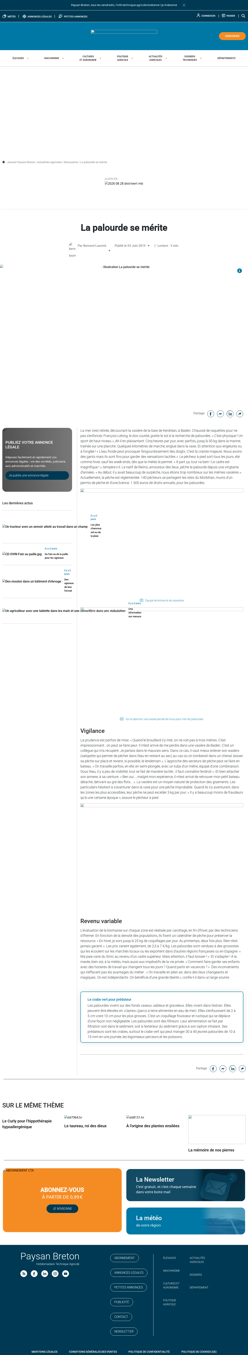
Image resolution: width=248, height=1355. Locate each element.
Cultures (88, 58)
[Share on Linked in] (230, 413)
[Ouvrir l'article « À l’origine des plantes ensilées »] (135, 1117)
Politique (122, 58)
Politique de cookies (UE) (199, 1351)
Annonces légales (128, 1272)
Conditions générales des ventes (93, 1351)
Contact (121, 1317)
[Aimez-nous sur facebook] (34, 1273)
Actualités (155, 58)
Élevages (18, 58)
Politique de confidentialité (149, 1351)
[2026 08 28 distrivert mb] (124, 183)
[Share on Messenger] (220, 413)
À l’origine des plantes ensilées (152, 1126)
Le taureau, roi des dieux (85, 1126)
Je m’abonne (62, 1208)
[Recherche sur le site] (243, 15)
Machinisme (51, 58)
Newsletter (123, 1331)
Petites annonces (128, 1287)
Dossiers (190, 58)
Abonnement (124, 1258)
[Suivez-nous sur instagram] (55, 1273)
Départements (226, 58)
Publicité (121, 1302)
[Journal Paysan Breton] (124, 35)
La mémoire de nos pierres (211, 1150)
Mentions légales (44, 1351)
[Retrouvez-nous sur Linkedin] (44, 1273)
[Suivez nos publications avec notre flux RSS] (23, 1273)
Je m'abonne (169, 5)
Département (199, 1287)
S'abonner (232, 36)
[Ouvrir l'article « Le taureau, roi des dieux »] (73, 1117)
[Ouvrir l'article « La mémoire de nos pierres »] (217, 1129)
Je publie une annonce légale (28, 475)
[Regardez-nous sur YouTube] (65, 1273)
